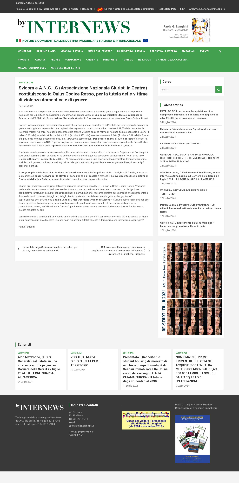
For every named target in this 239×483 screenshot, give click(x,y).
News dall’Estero (100, 51)
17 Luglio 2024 (78, 369)
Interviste (110, 59)
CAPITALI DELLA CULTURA (171, 59)
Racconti (87, 8)
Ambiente (92, 59)
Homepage (25, 51)
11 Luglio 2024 (130, 385)
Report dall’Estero (163, 51)
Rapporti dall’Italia (131, 51)
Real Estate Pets (167, 8)
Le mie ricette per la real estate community (129, 8)
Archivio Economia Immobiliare (207, 8)
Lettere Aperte (70, 8)
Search (218, 89)
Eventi (204, 51)
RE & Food (144, 59)
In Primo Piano (46, 51)
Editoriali (188, 51)
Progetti (24, 59)
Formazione (73, 59)
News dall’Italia (71, 51)
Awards (40, 59)
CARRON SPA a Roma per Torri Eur (180, 143)
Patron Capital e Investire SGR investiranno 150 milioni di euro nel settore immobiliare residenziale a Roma (190, 208)
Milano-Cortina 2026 (32, 68)
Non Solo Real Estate (65, 68)
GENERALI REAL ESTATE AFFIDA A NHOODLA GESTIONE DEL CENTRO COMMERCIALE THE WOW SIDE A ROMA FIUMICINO (189, 158)
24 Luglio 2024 (25, 381)
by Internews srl (48, 8)
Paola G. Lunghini (25, 8)
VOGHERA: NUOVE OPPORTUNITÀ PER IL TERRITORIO (86, 361)
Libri (182, 8)
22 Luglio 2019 (26, 106)
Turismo (127, 59)
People (55, 59)
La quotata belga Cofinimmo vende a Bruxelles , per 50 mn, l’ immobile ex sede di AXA (50, 249)
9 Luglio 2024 (182, 385)
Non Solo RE (26, 82)
